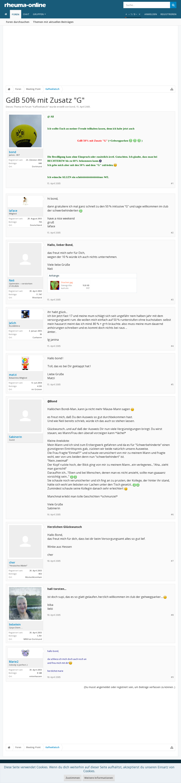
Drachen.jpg (67, 282)
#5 (172, 384)
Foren (15, 14)
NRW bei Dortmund (33, 639)
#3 (172, 299)
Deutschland (36, 225)
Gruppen (38, 14)
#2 (172, 232)
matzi (13, 374)
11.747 (39, 294)
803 (40, 573)
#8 (172, 614)
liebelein (15, 624)
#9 (172, 677)
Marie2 (13, 661)
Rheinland (37, 297)
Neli (11, 280)
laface (13, 210)
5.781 (39, 635)
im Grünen (36, 389)
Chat (26, 14)
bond (72, 106)
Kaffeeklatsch (40, 106)
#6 (172, 514)
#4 (172, 346)
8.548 (39, 673)
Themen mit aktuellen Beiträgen (53, 22)
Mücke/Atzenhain (33, 577)
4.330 (39, 386)
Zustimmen (73, 777)
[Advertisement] (90, 58)
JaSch (12, 323)
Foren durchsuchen (17, 22)
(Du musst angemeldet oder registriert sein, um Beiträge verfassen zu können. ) (129, 687)
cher (12, 562)
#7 (172, 560)
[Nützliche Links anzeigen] (172, 89)
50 (41, 334)
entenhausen (35, 676)
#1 (172, 183)
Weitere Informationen (98, 777)
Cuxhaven (37, 337)
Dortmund (37, 166)
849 (40, 163)
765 (40, 222)
